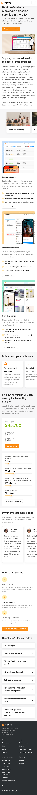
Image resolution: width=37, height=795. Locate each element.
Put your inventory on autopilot (15, 629)
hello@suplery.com (7, 734)
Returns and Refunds (25, 752)
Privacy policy (6, 763)
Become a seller (7, 743)
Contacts (21, 763)
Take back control (9, 207)
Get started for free (11, 29)
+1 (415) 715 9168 (7, 732)
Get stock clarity (9, 275)
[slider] (18, 464)
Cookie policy (6, 766)
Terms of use (6, 760)
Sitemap (4, 752)
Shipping (21, 746)
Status (4, 749)
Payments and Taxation (26, 749)
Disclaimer (5, 777)
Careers (21, 760)
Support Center (23, 743)
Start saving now (12, 446)
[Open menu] (33, 2)
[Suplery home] (6, 3)
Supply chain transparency (6, 773)
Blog (3, 746)
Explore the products (10, 347)
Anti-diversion (6, 769)
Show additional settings (13, 501)
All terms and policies (8, 781)
